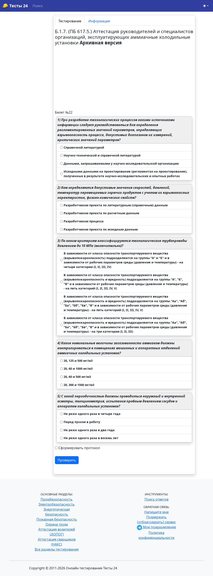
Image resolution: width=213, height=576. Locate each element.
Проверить (67, 460)
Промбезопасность (57, 499)
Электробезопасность (56, 504)
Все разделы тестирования (57, 549)
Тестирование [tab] (69, 21)
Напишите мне (156, 512)
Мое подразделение (159, 527)
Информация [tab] (99, 21)
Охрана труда (57, 524)
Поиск (38, 6)
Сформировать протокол (79, 448)
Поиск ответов (156, 499)
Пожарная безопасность (56, 519)
